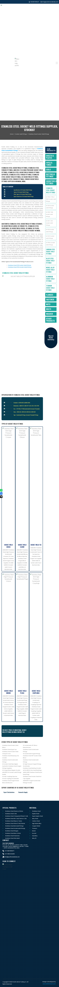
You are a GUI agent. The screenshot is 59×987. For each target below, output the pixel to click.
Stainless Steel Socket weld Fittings (50, 190)
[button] (57, 63)
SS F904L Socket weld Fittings (50, 244)
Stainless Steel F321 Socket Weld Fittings (19, 265)
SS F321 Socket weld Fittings (50, 230)
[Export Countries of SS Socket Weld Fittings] (23, 196)
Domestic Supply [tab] (23, 792)
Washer (49, 313)
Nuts (48, 304)
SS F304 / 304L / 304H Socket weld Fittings (51, 199)
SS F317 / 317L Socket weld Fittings (49, 223)
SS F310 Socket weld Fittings (50, 207)
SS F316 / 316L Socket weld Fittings (49, 214)
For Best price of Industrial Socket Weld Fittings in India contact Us (14, 731)
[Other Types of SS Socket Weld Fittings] (23, 194)
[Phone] (1, 493)
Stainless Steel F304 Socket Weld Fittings (19, 267)
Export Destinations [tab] (9, 792)
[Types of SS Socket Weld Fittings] (23, 192)
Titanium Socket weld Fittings (50, 288)
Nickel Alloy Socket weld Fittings (50, 269)
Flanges (49, 294)
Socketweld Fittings (51, 182)
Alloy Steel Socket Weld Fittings (50, 260)
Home (11, 134)
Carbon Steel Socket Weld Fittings (50, 251)
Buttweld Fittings (50, 175)
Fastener (50, 299)
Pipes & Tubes (49, 163)
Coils (48, 169)
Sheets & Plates (50, 156)
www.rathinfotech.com (49, 984)
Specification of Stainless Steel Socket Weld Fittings (21, 395)
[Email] (1, 496)
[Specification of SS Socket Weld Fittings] (23, 190)
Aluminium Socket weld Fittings (50, 278)
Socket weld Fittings (21, 134)
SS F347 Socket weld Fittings (50, 237)
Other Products (50, 319)
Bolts (48, 309)
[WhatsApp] (1, 490)
